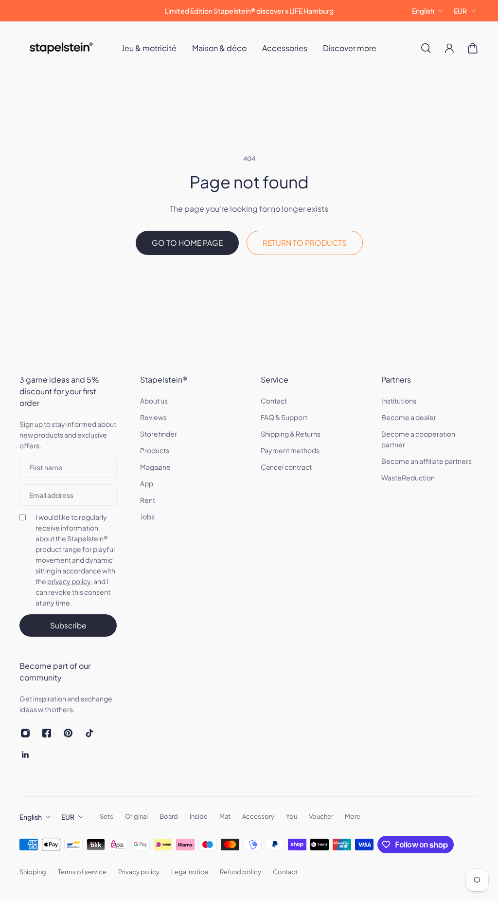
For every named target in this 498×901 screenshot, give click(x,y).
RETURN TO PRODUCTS (305, 242)
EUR (460, 10)
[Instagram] (25, 733)
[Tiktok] (89, 733)
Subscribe (68, 625)
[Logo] (61, 48)
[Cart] (472, 48)
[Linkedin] (25, 754)
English (423, 10)
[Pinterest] (68, 733)
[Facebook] (46, 733)
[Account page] (449, 48)
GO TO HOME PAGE (187, 242)
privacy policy (68, 581)
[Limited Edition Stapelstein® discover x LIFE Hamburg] (249, 10)
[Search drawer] (426, 48)
